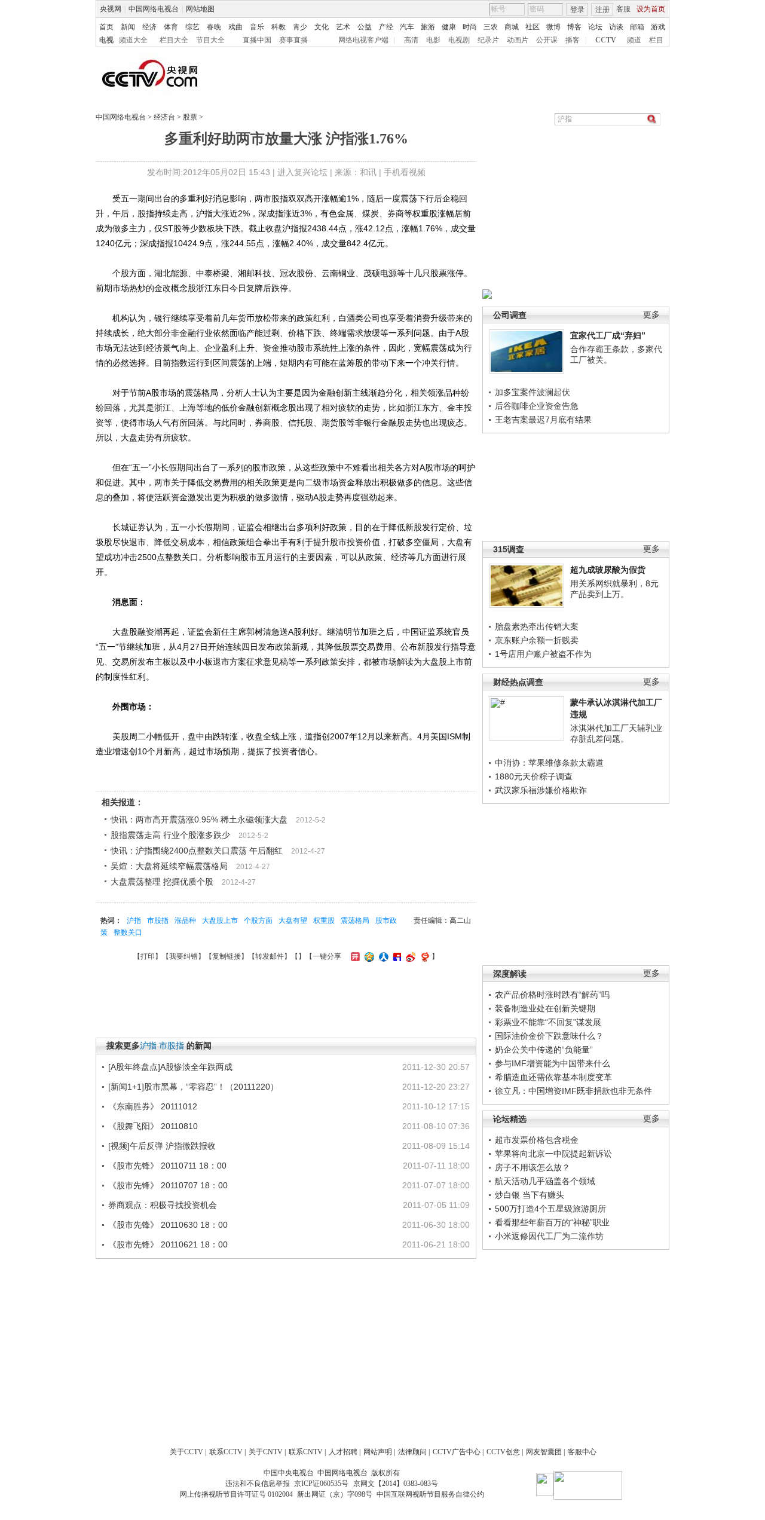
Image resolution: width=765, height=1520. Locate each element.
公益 (364, 27)
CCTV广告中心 (457, 1452)
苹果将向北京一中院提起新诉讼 (553, 1153)
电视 (106, 40)
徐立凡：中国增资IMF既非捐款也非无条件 (573, 1091)
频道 (634, 40)
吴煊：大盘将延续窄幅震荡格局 (169, 866)
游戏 (658, 27)
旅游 (428, 27)
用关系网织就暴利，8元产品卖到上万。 (614, 589)
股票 (190, 117)
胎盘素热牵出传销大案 (537, 626)
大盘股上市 (220, 920)
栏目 (656, 40)
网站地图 (200, 9)
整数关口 (128, 932)
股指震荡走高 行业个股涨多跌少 (170, 835)
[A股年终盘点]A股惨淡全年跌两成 (170, 1067)
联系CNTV (306, 1452)
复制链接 (226, 956)
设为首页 (651, 9)
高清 (411, 40)
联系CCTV (226, 1452)
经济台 (164, 117)
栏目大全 (174, 40)
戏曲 (235, 27)
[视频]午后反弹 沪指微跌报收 (162, 1146)
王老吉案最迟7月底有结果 (543, 419)
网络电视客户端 (363, 40)
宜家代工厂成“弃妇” (607, 335)
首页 (106, 27)
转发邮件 (269, 956)
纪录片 (488, 40)
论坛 (595, 27)
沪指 (134, 920)
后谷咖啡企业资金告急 (537, 406)
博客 (574, 27)
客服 (623, 9)
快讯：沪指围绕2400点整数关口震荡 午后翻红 (197, 850)
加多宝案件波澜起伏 (532, 392)
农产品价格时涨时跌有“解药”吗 (552, 994)
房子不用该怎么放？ (532, 1167)
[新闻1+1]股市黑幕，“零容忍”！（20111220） (193, 1086)
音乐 (257, 27)
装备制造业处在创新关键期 (545, 1008)
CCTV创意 (503, 1452)
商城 (511, 27)
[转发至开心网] (354, 956)
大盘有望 (293, 920)
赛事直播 (293, 40)
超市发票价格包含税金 (537, 1140)
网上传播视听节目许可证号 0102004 (236, 1494)
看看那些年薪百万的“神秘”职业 (552, 1222)
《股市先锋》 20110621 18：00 (168, 1244)
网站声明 (377, 1452)
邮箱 (637, 27)
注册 (602, 9)
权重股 (324, 920)
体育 (171, 27)
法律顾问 (412, 1452)
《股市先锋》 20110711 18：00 (167, 1165)
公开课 (547, 40)
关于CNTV (266, 1452)
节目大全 (210, 40)
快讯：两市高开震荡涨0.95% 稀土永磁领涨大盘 (199, 819)
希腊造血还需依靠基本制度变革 (553, 1077)
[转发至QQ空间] (368, 956)
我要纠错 (183, 956)
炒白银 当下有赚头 (529, 1195)
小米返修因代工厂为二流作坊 (549, 1236)
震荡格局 (355, 920)
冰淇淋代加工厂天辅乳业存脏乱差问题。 (616, 733)
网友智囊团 (544, 1452)
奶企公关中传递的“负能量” (544, 1049)
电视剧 (459, 40)
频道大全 (133, 40)
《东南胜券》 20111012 (152, 1106)
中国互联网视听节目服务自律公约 (430, 1494)
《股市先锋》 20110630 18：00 (168, 1225)
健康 (449, 27)
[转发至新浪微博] (409, 956)
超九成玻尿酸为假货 (607, 569)
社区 (532, 27)
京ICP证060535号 (321, 1483)
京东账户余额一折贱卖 (537, 640)
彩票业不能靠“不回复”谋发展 (548, 1022)
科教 (278, 27)
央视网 (110, 9)
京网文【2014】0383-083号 (395, 1483)
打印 (147, 956)
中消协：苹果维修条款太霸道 (549, 762)
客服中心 (582, 1452)
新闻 (128, 27)
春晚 (214, 27)
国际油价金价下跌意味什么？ (549, 1036)
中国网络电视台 (153, 9)
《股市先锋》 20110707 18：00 (168, 1185)
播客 (572, 40)
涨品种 (185, 920)
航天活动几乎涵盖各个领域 (545, 1181)
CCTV (605, 40)
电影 (433, 40)
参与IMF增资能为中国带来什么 (552, 1063)
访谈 (616, 27)
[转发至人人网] (382, 956)
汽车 (407, 27)
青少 (300, 27)
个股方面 (258, 920)
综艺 (192, 27)
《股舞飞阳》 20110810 (153, 1126)
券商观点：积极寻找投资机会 (162, 1205)
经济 (149, 27)
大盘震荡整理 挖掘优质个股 (162, 881)
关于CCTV (186, 1452)
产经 (386, 27)
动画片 (517, 40)
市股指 (158, 920)
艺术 (343, 27)
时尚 (470, 27)
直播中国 (257, 40)
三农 (491, 27)
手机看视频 (405, 172)
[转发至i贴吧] (395, 956)
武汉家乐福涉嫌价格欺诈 (541, 790)
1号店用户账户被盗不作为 (543, 654)
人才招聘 (343, 1452)
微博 (553, 27)
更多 (651, 314)
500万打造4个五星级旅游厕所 (550, 1208)
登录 (577, 9)
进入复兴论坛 (302, 172)
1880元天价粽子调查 (534, 776)
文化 (321, 27)
